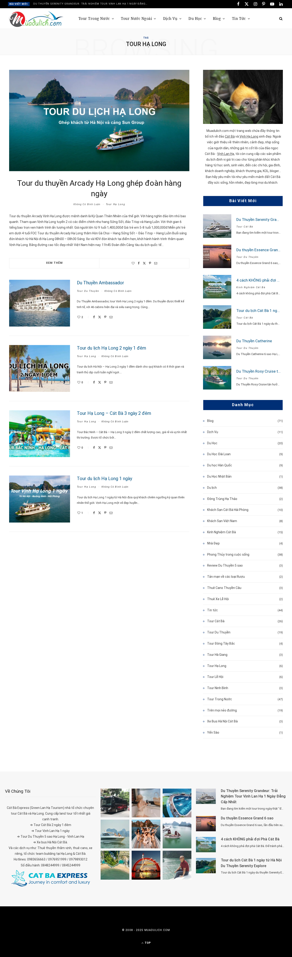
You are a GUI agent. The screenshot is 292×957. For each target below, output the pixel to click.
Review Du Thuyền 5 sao (225, 565)
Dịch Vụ (170, 18)
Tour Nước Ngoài (136, 18)
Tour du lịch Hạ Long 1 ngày (104, 478)
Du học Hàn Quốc (219, 465)
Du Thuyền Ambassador (100, 282)
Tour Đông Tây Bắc (221, 643)
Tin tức (239, 18)
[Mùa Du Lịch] (36, 19)
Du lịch (212, 487)
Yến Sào (213, 732)
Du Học (195, 18)
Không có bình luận (87, 204)
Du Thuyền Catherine (254, 341)
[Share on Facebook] (139, 263)
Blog (217, 18)
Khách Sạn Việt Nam (222, 521)
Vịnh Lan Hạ (225, 154)
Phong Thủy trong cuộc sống (228, 554)
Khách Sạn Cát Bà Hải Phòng (227, 510)
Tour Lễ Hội (215, 677)
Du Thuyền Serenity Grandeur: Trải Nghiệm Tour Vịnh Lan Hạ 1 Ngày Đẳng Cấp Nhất (91, 3)
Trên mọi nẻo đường (222, 710)
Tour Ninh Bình (217, 688)
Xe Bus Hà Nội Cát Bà (222, 721)
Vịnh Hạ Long (249, 136)
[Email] (155, 263)
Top (147, 942)
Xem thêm (54, 262)
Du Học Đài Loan (219, 454)
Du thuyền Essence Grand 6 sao (263, 250)
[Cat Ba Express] (50, 878)
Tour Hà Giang (217, 654)
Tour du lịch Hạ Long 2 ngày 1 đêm (111, 348)
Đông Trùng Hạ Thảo (222, 499)
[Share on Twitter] (144, 263)
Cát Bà (230, 136)
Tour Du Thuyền (88, 291)
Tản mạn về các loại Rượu (226, 576)
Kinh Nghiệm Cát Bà (251, 287)
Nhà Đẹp (213, 543)
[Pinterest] (150, 263)
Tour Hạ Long (115, 204)
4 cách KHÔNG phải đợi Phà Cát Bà (250, 839)
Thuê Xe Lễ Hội (218, 599)
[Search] (279, 18)
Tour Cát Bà (244, 226)
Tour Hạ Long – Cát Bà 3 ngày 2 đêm (114, 413)
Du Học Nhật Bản (219, 476)
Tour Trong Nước (94, 18)
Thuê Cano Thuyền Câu (224, 588)
